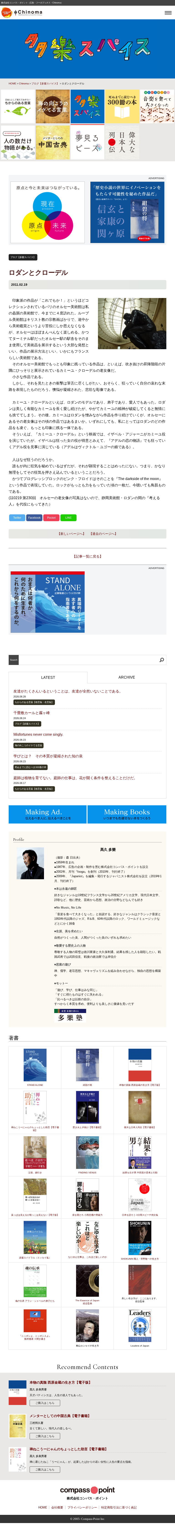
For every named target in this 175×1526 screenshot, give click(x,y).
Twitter (17, 517)
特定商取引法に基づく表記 (119, 1507)
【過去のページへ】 (103, 534)
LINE (68, 517)
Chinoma (24, 83)
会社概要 (57, 1507)
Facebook (34, 517)
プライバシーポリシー (82, 1507)
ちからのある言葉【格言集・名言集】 (34, 702)
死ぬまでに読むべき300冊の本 (30, 767)
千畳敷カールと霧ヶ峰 (31, 713)
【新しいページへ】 (71, 534)
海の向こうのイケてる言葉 (28, 745)
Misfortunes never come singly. (38, 734)
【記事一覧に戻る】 (87, 556)
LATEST (48, 678)
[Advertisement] (127, 599)
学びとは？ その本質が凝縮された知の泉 (48, 756)
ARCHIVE (126, 677)
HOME (12, 83)
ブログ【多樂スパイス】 (45, 83)
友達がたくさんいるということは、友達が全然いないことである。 (68, 691)
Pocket (51, 517)
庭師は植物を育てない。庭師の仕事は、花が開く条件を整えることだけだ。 (75, 778)
